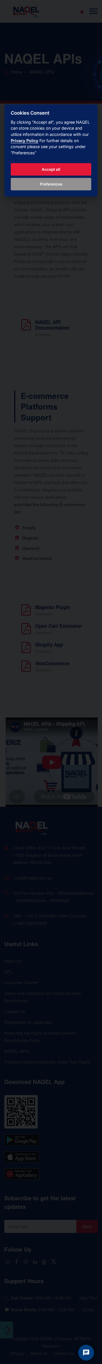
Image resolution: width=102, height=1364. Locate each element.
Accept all (51, 169)
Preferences (51, 184)
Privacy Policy (24, 140)
